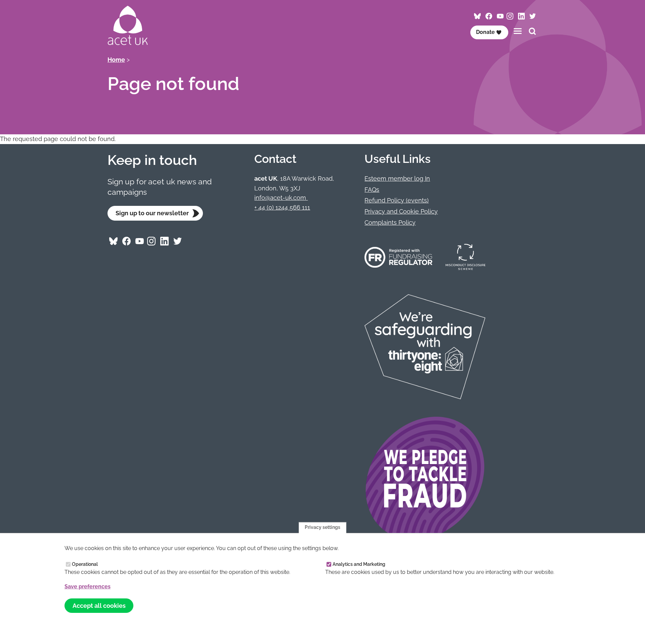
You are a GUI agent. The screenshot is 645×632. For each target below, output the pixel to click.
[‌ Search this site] (532, 32)
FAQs (371, 189)
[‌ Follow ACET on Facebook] (488, 16)
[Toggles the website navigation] (518, 31)
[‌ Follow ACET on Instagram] (510, 16)
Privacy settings (322, 527)
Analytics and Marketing (359, 564)
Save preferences (87, 587)
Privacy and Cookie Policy (401, 211)
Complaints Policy (390, 222)
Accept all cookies (99, 605)
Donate (485, 32)
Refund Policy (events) (396, 200)
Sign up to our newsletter (152, 213)
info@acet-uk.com (281, 197)
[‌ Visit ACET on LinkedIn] (521, 16)
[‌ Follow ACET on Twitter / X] (533, 16)
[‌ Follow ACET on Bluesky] (477, 16)
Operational (85, 564)
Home (116, 59)
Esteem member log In (397, 178)
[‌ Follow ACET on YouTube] (500, 16)
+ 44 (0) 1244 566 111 (282, 207)
